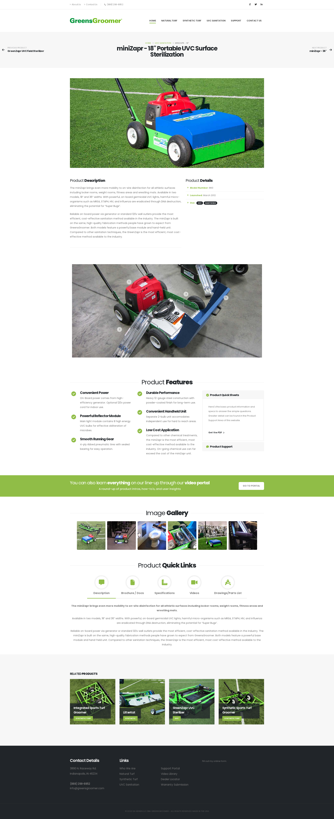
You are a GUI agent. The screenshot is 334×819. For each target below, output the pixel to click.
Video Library (169, 774)
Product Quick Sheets (224, 395)
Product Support (221, 447)
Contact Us (91, 4)
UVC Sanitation (216, 20)
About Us (76, 4)
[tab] (101, 586)
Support (236, 20)
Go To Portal (251, 485)
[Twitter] (255, 4)
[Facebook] (250, 4)
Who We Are (128, 768)
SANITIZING (210, 203)
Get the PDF (215, 432)
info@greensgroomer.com (87, 788)
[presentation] (73, 123)
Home (152, 20)
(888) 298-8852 (80, 784)
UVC (200, 203)
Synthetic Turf (192, 20)
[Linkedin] (261, 4)
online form (219, 761)
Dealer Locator (170, 779)
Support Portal (170, 768)
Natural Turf (169, 20)
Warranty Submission (174, 784)
